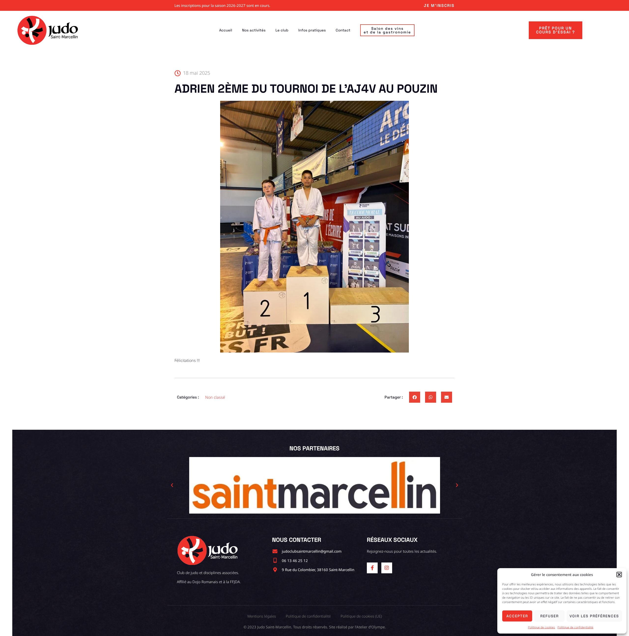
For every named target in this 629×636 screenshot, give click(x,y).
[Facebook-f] (372, 567)
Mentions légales (261, 616)
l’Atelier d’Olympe (370, 626)
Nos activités (254, 30)
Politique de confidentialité (575, 627)
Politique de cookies (541, 627)
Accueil (225, 30)
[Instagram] (386, 567)
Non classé (215, 397)
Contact (343, 30)
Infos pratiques (312, 30)
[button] (619, 574)
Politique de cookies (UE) (361, 616)
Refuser (549, 616)
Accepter (517, 616)
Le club (281, 30)
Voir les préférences (594, 616)
